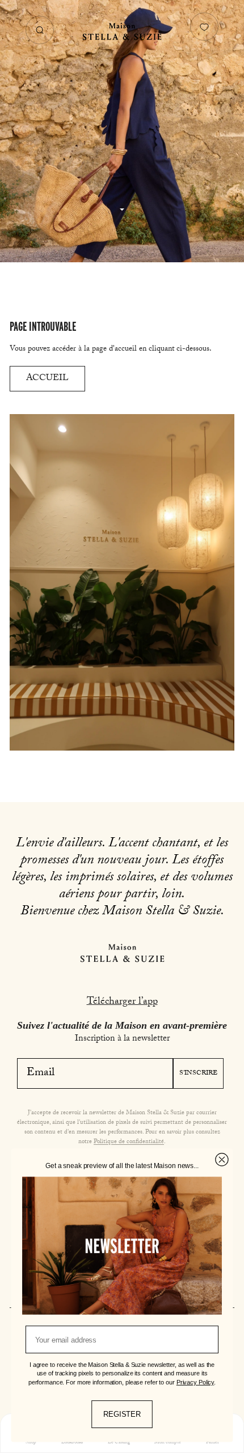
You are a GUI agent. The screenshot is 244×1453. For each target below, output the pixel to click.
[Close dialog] (221, 1159)
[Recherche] (40, 30)
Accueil (47, 378)
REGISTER (121, 1414)
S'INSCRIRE (198, 1073)
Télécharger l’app (122, 1002)
